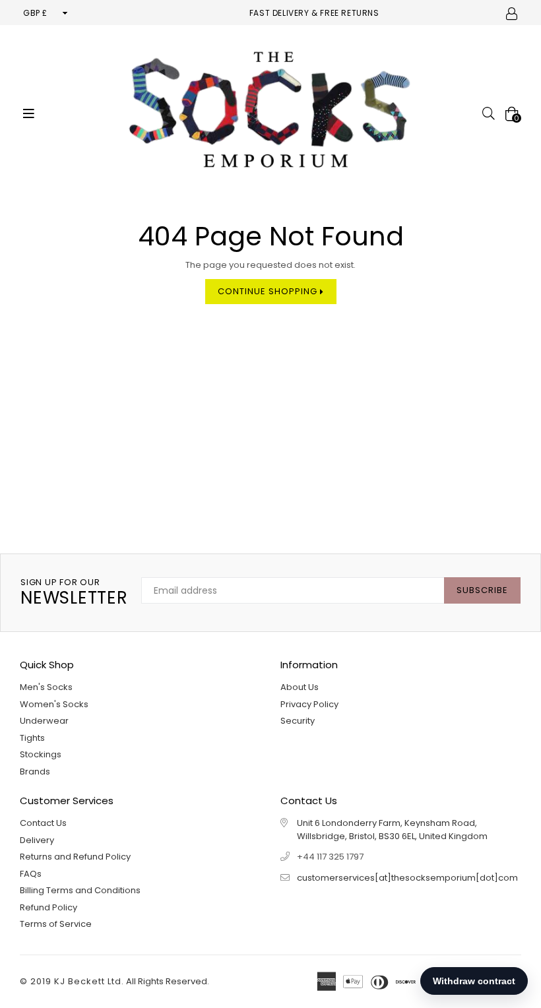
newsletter (74, 592)
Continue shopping (269, 291)
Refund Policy (48, 907)
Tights (32, 738)
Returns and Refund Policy (75, 856)
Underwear (44, 720)
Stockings (40, 754)
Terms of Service (56, 924)
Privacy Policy (309, 704)
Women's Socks (54, 704)
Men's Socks (46, 687)
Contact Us (43, 823)
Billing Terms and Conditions (80, 890)
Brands (35, 771)
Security (297, 720)
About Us (299, 687)
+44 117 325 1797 (330, 856)
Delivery (37, 840)
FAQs (31, 873)
